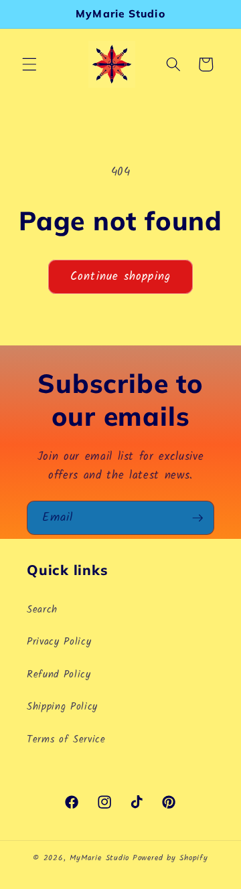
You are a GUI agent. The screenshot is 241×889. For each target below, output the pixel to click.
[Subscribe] (197, 518)
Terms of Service (66, 740)
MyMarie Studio (99, 858)
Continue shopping (120, 277)
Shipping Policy (62, 707)
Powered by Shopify (170, 858)
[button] (29, 64)
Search (42, 610)
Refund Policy (59, 675)
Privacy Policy (59, 642)
